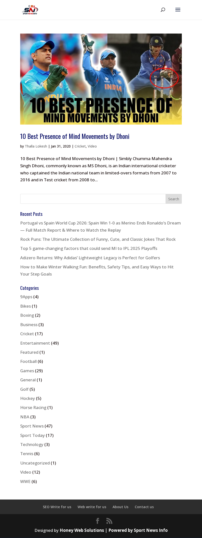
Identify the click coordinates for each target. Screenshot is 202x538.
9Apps (26, 296)
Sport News (32, 426)
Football (28, 361)
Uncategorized (35, 463)
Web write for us (92, 506)
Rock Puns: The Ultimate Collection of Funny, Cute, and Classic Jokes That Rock (98, 239)
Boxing (27, 315)
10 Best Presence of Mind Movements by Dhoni (74, 136)
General (28, 380)
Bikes (25, 306)
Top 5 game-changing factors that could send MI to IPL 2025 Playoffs (88, 248)
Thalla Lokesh (36, 146)
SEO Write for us (57, 506)
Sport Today (32, 435)
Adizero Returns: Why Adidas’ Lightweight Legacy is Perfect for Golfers (90, 257)
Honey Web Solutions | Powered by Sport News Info (114, 530)
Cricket (80, 146)
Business (28, 324)
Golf (24, 389)
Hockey (27, 398)
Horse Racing (33, 407)
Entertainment (35, 343)
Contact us (144, 506)
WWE (25, 481)
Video (92, 146)
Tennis (26, 453)
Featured (29, 352)
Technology (31, 444)
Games (27, 370)
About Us (120, 506)
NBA (24, 417)
